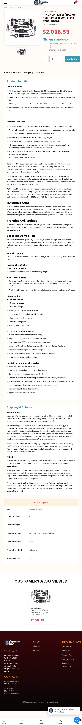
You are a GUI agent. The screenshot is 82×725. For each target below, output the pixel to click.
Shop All (12, 8)
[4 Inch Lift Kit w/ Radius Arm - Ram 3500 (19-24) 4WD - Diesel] (41, 597)
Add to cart (72, 59)
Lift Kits (19, 8)
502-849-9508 (10, 684)
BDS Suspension (36, 608)
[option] (21, 28)
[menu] (5, 2)
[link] (21, 721)
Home (6, 8)
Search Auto (53, 702)
